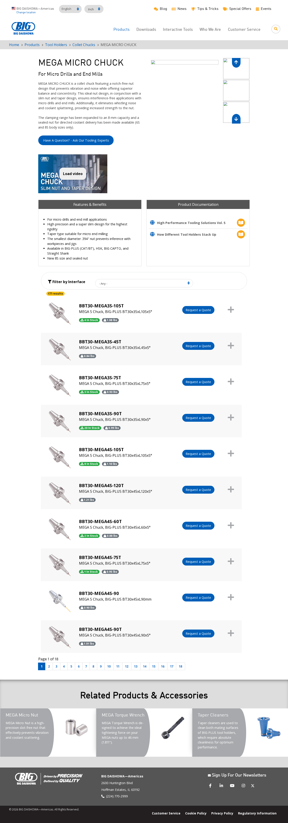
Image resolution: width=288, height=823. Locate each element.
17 (171, 666)
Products (121, 30)
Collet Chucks (83, 44)
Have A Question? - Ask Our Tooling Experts (76, 140)
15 (153, 666)
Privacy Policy (222, 813)
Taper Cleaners (213, 715)
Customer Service (244, 30)
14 (144, 666)
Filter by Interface (68, 281)
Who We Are (210, 30)
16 (162, 666)
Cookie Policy (196, 813)
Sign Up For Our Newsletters (239, 775)
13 (135, 666)
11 (117, 666)
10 (109, 666)
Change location (26, 12)
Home (14, 44)
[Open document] (153, 223)
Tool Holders (56, 44)
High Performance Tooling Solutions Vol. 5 (191, 223)
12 (126, 666)
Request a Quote (198, 310)
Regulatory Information (257, 813)
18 (180, 666)
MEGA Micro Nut (22, 715)
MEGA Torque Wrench (123, 715)
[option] (184, 91)
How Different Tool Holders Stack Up (186, 234)
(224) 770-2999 (117, 796)
